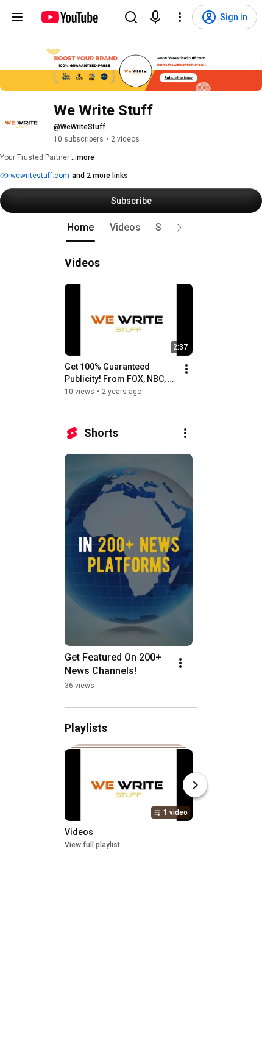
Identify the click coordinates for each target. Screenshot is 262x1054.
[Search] (131, 17)
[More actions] (186, 369)
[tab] (80, 227)
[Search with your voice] (155, 17)
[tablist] (131, 227)
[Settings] (179, 17)
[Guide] (17, 17)
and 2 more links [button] (100, 175)
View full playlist (92, 845)
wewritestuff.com (39, 175)
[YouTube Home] (69, 17)
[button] (179, 227)
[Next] (195, 785)
